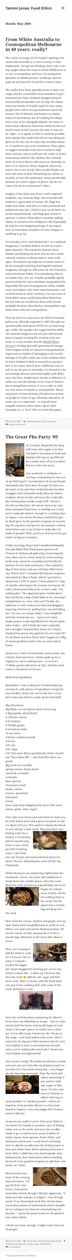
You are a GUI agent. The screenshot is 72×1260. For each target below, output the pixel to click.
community (31, 1241)
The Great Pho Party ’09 (32, 437)
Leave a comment (17, 424)
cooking (41, 1241)
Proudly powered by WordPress (20, 1255)
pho (24, 1244)
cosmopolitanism (34, 421)
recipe (58, 1241)
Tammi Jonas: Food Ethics (29, 7)
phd (45, 421)
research (52, 421)
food (48, 1241)
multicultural (11, 1244)
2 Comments (14, 1247)
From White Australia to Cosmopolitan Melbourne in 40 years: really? (34, 44)
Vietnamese (45, 1244)
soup (36, 1244)
